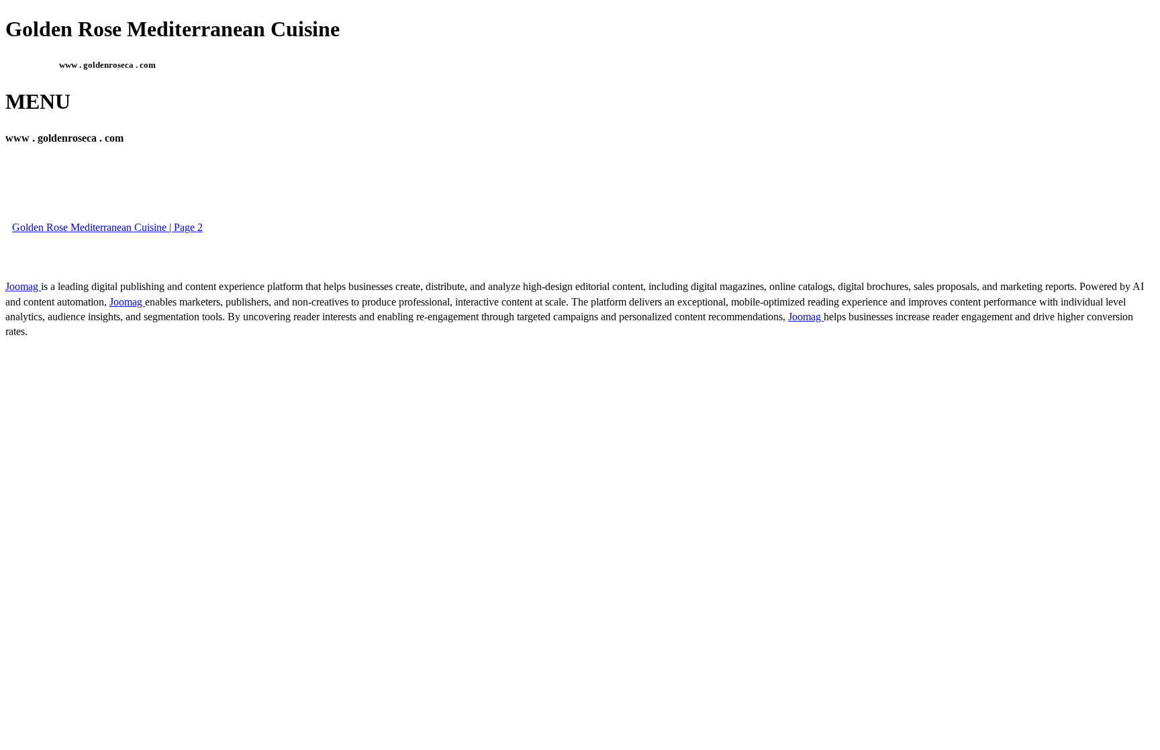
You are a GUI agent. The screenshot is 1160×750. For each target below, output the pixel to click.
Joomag (23, 286)
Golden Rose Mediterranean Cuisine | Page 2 (107, 227)
